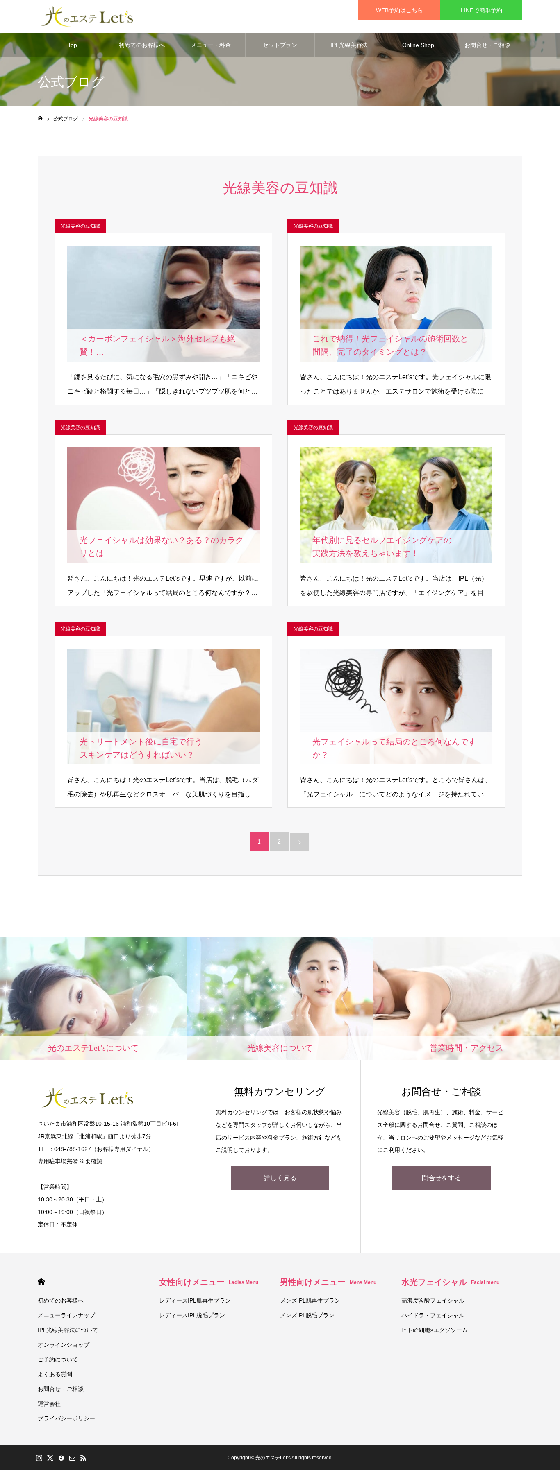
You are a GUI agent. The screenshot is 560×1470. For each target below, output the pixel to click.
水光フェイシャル (450, 1282)
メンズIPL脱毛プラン (307, 1315)
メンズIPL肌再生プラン (310, 1300)
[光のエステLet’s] (87, 16)
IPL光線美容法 (349, 45)
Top (72, 45)
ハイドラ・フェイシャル (432, 1315)
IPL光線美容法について (68, 1330)
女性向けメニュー (208, 1282)
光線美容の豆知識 (80, 226)
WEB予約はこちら (399, 10)
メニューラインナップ (66, 1315)
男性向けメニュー (328, 1282)
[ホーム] (40, 118)
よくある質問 (55, 1374)
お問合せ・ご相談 (487, 45)
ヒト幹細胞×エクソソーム (434, 1330)
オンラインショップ (63, 1344)
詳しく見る (280, 1177)
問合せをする (441, 1177)
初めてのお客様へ (142, 45)
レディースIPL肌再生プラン (195, 1300)
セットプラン (280, 45)
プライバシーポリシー (66, 1418)
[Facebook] (61, 1458)
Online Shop (418, 45)
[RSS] (83, 1458)
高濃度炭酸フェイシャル (432, 1300)
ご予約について (58, 1359)
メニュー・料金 (211, 45)
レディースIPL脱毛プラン (192, 1315)
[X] (50, 1458)
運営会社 (49, 1403)
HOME (41, 1281)
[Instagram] (39, 1458)
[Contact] (72, 1458)
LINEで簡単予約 (481, 10)
